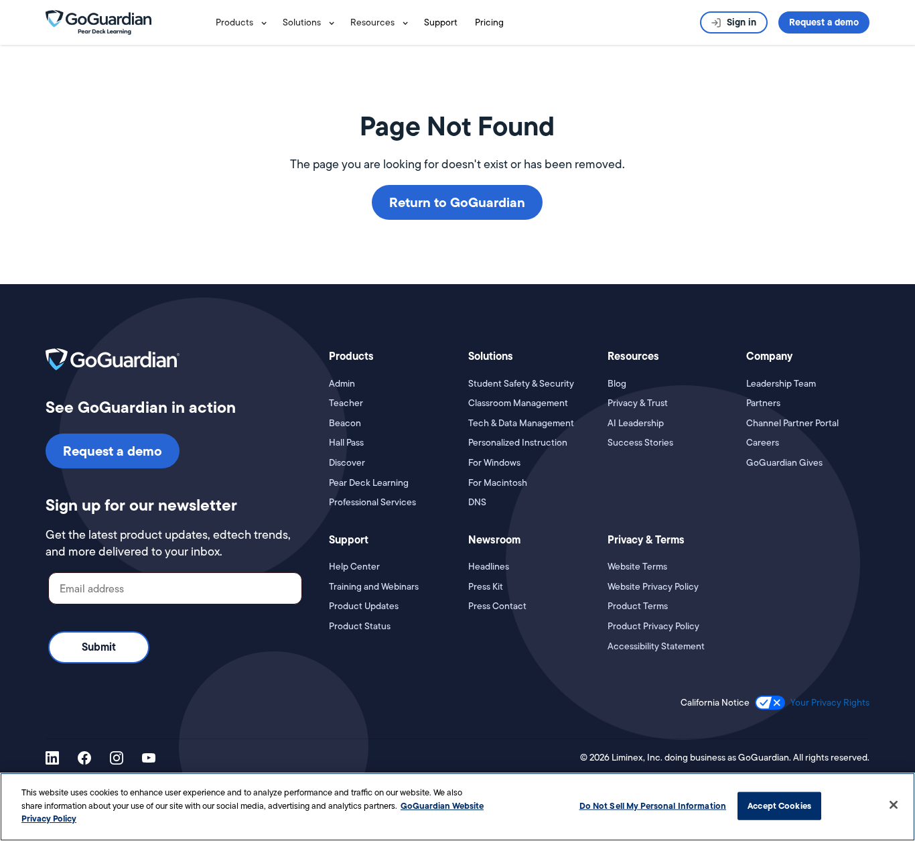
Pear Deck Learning (369, 482)
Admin (342, 383)
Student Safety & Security (521, 383)
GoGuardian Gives (784, 462)
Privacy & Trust (638, 403)
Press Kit (485, 586)
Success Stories (640, 442)
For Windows (494, 462)
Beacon (345, 423)
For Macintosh (497, 482)
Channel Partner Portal (792, 423)
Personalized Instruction (517, 442)
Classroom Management (518, 403)
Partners (763, 403)
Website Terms (637, 566)
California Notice (715, 702)
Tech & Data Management (521, 423)
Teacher (346, 403)
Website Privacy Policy (653, 586)
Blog (617, 383)
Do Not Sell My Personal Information (653, 805)
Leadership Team (781, 383)
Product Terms (638, 606)
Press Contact (497, 606)
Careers (762, 442)
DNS (477, 502)
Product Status (360, 626)
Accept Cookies (779, 805)
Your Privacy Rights (829, 702)
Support (441, 22)
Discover (347, 462)
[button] (243, 22)
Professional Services (372, 502)
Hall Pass (346, 442)
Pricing (489, 22)
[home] (98, 21)
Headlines (488, 566)
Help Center (354, 566)
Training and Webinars (374, 586)
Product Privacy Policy (653, 626)
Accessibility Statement (656, 646)
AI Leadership (636, 423)
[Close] (893, 805)
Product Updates (364, 606)
